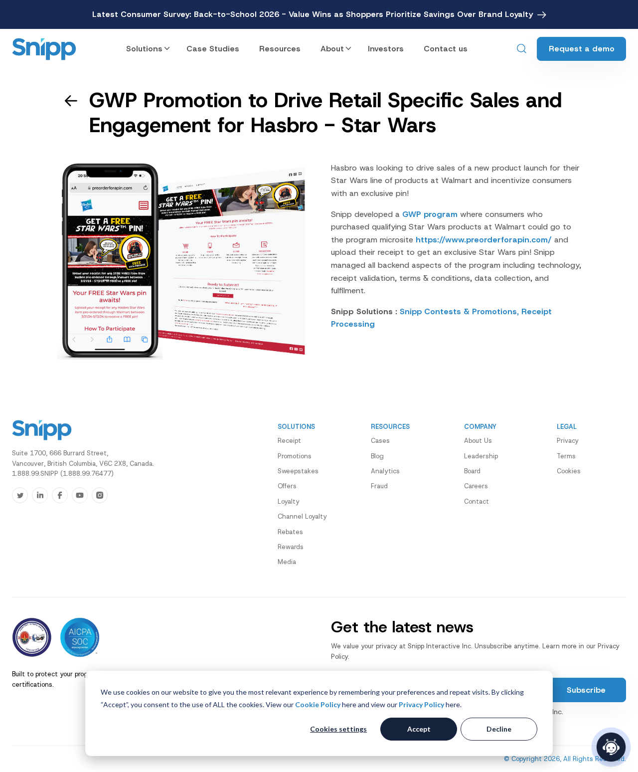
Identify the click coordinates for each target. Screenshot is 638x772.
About (332, 48)
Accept (419, 729)
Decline (498, 729)
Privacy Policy (421, 704)
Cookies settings (338, 729)
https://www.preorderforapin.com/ (484, 239)
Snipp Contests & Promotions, (459, 311)
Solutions (144, 48)
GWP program (430, 214)
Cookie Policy (317, 704)
